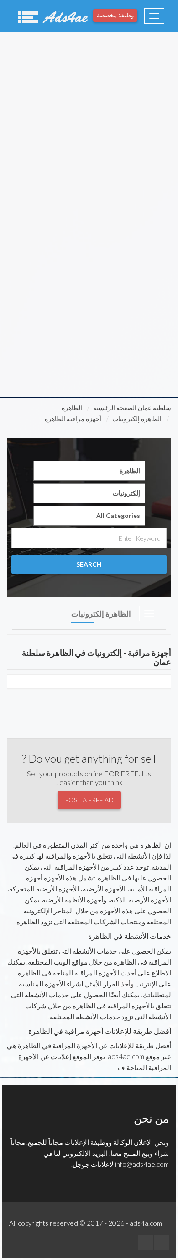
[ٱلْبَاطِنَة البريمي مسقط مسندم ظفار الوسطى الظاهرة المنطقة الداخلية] (89, 471)
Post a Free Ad (89, 800)
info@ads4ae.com (142, 1164)
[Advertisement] (89, 124)
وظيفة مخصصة (115, 15)
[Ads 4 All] (51, 16)
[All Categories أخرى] (89, 516)
